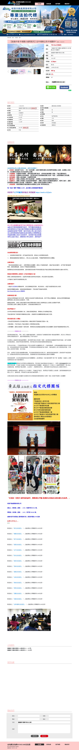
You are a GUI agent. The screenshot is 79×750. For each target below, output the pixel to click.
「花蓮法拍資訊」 (17, 599)
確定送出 (44, 736)
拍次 (47, 64)
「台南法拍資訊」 (17, 577)
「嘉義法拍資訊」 (17, 571)
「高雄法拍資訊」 (17, 582)
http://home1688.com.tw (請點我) (16, 291)
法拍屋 (16, 37)
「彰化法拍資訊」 (17, 555)
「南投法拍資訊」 (17, 561)
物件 (20, 37)
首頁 (13, 37)
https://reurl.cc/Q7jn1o (44, 192)
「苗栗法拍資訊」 (17, 544)
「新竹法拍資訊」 (17, 539)
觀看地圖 (33, 108)
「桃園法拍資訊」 (17, 533)
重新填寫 (35, 736)
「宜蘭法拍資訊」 (17, 593)
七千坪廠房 (18, 192)
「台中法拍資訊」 (17, 550)
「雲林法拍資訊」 (17, 566)
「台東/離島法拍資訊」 (19, 604)
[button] (8, 71)
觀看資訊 (24, 127)
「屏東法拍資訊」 (17, 588)
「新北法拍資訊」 (17, 528)
